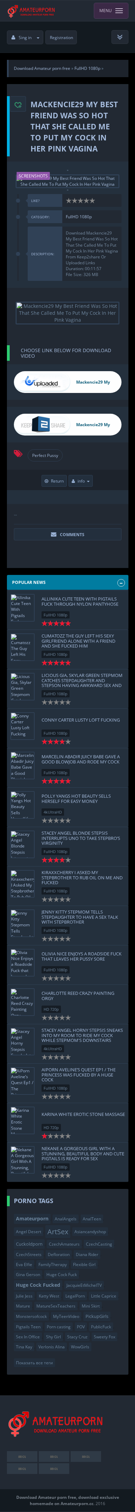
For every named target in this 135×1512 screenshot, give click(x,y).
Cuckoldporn (29, 1244)
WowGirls (80, 1347)
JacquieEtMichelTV (84, 1285)
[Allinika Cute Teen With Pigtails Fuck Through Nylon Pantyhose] (22, 608)
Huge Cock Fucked (38, 1285)
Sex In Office (28, 1337)
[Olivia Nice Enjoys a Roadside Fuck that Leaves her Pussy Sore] (22, 963)
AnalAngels (65, 1219)
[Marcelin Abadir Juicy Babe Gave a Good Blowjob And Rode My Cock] (22, 765)
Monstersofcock (31, 1316)
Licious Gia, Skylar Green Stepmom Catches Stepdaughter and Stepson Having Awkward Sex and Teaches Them (82, 683)
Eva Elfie (24, 1264)
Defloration (59, 1254)
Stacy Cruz (77, 1337)
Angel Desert (28, 1232)
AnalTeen (92, 1219)
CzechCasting (99, 1244)
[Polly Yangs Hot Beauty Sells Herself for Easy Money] (22, 805)
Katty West (49, 1296)
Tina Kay (24, 1347)
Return (57, 481)
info (81, 481)
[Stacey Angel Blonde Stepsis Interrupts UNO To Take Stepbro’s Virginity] (22, 844)
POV (81, 1327)
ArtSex (57, 1231)
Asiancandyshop (90, 1232)
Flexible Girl (84, 1264)
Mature (23, 1306)
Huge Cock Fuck (61, 1274)
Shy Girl (53, 1337)
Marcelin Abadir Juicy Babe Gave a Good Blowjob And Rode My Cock (81, 758)
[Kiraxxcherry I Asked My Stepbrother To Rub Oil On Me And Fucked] (22, 884)
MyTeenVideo (66, 1316)
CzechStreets (29, 1254)
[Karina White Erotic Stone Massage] (22, 1120)
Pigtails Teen (28, 1327)
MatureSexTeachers (55, 1306)
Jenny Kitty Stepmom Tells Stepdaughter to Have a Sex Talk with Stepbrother (80, 916)
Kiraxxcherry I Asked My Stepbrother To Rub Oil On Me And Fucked (82, 877)
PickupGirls (97, 1316)
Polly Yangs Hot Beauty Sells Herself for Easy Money (76, 798)
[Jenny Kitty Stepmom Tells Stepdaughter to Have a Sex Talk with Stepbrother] (22, 923)
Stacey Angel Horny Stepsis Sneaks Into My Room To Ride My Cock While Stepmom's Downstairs (82, 1035)
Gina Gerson (28, 1274)
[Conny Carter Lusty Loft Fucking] (22, 726)
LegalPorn (75, 1296)
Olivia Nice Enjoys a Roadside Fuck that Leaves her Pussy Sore (82, 956)
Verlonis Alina (51, 1347)
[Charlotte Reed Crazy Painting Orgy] (22, 1002)
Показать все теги (34, 1363)
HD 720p (51, 1009)
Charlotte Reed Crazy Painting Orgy (78, 995)
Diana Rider (87, 1254)
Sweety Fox (104, 1337)
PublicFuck (101, 1327)
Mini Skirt (91, 1306)
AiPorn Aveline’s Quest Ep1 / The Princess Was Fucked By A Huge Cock (79, 1074)
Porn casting (59, 1327)
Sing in (25, 37)
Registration (61, 37)
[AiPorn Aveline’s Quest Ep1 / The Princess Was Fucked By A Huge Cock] (22, 1081)
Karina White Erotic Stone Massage (83, 1114)
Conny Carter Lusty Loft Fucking (81, 720)
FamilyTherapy (52, 1264)
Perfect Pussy (45, 455)
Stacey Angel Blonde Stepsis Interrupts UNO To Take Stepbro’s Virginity (81, 838)
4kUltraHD (53, 812)
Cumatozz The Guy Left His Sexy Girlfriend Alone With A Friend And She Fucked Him (78, 640)
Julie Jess (24, 1296)
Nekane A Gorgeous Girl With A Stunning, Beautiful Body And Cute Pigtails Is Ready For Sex (83, 1153)
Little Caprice (103, 1296)
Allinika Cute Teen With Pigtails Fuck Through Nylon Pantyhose (80, 601)
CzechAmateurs (64, 1244)
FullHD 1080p (79, 217)
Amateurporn (32, 1218)
